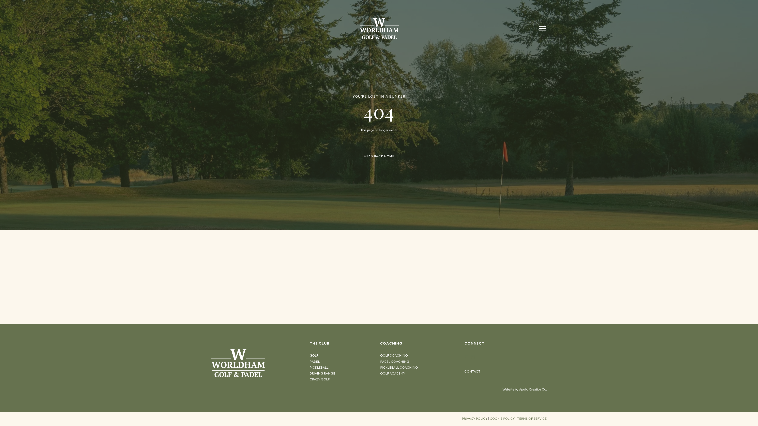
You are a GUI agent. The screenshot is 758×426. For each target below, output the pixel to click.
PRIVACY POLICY (474, 418)
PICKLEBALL (319, 367)
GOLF (314, 355)
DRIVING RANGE (322, 373)
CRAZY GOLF (320, 379)
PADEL (315, 361)
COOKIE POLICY (502, 418)
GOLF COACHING (394, 355)
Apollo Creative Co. (533, 389)
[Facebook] (466, 357)
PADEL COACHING (394, 361)
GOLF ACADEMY (392, 373)
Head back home (379, 156)
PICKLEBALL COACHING (399, 367)
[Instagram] (473, 357)
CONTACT (472, 371)
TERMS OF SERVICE (532, 418)
